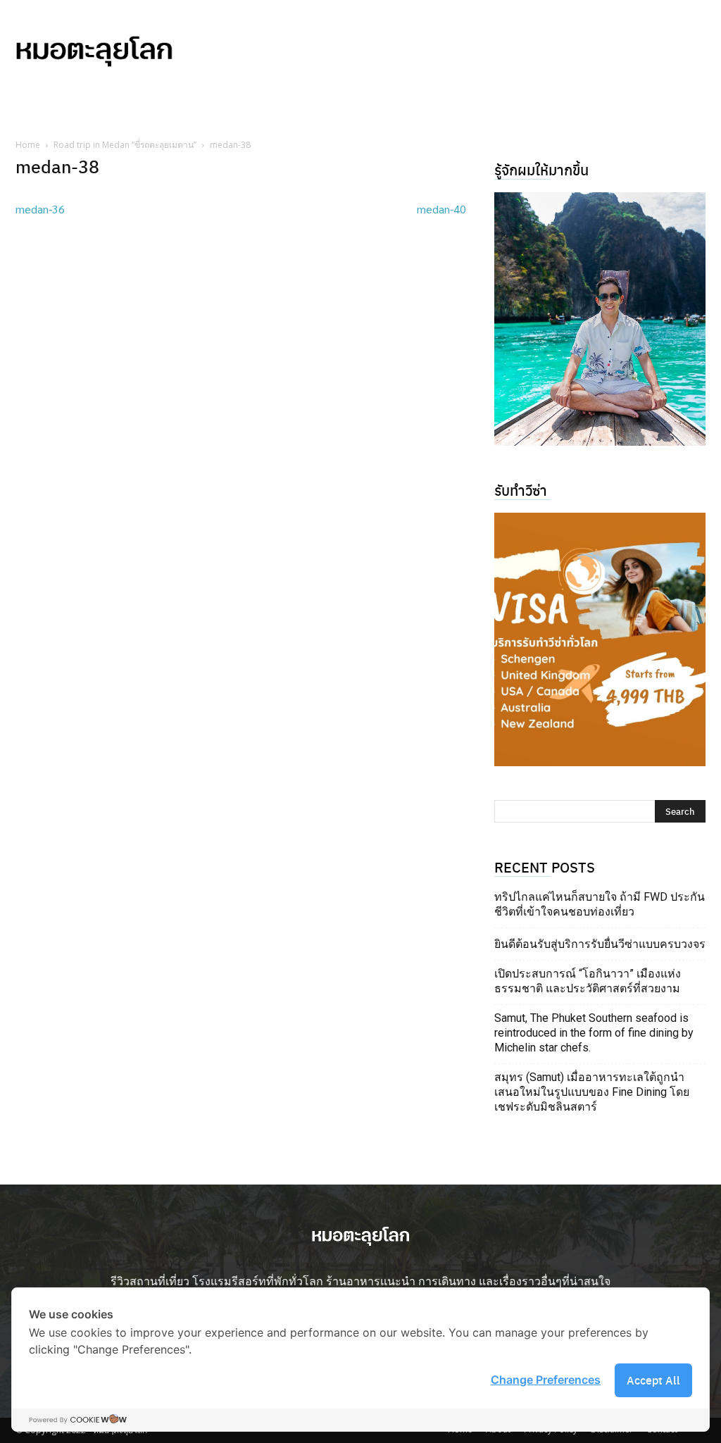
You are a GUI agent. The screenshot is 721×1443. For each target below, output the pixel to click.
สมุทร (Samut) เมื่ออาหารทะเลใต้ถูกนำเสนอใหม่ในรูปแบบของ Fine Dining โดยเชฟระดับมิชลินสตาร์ (591, 1091)
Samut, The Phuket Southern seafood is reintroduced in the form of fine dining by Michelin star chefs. (594, 1032)
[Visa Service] (600, 639)
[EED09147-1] (600, 319)
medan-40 (441, 208)
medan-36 (40, 208)
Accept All (653, 1380)
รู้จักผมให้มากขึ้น (541, 169)
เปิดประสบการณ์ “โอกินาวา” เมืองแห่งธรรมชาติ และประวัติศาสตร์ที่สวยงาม (587, 981)
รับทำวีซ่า (520, 490)
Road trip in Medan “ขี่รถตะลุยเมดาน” (125, 145)
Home (27, 145)
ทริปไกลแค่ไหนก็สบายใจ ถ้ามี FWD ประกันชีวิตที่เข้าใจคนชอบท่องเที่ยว (599, 904)
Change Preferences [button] (546, 1380)
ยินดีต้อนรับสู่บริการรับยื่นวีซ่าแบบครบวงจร (600, 944)
